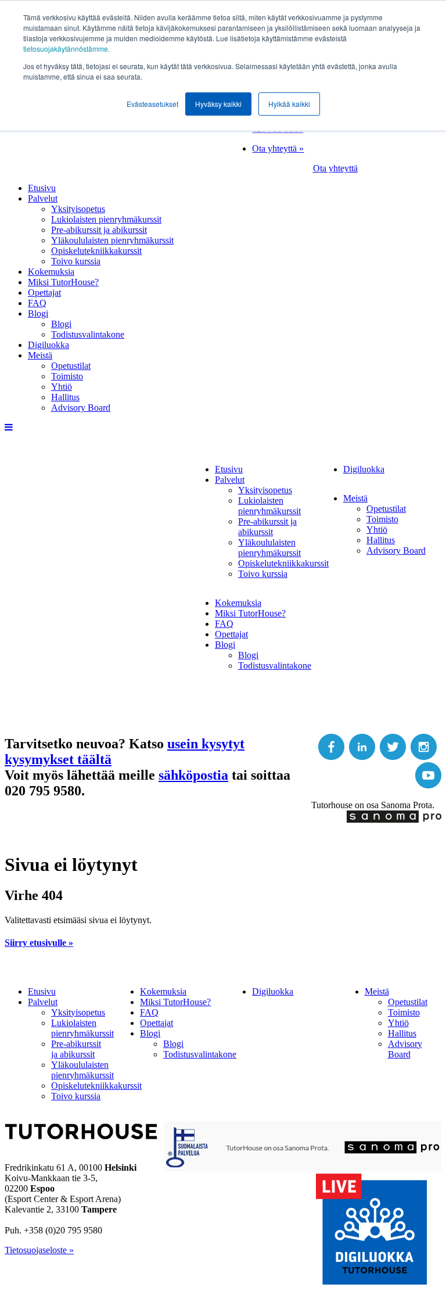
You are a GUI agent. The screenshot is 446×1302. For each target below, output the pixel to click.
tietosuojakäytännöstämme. (66, 48)
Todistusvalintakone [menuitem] (87, 334)
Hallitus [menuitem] (65, 397)
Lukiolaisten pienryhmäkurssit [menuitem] (106, 219)
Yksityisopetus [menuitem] (78, 209)
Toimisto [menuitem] (67, 376)
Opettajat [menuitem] (44, 292)
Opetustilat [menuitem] (71, 366)
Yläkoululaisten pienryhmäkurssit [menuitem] (112, 240)
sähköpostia (193, 775)
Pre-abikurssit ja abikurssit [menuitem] (99, 230)
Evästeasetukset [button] (152, 104)
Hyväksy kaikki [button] (218, 104)
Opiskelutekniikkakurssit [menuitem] (96, 251)
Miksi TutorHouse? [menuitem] (63, 282)
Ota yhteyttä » (278, 148)
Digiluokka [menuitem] (48, 345)
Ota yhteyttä (335, 168)
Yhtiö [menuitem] (61, 387)
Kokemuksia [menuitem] (51, 272)
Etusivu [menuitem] (42, 188)
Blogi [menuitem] (38, 313)
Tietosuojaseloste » (39, 1250)
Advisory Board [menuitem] (80, 408)
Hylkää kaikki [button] (289, 104)
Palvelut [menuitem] (42, 198)
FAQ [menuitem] (37, 303)
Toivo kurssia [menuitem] (75, 261)
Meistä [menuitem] (40, 355)
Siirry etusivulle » (39, 943)
